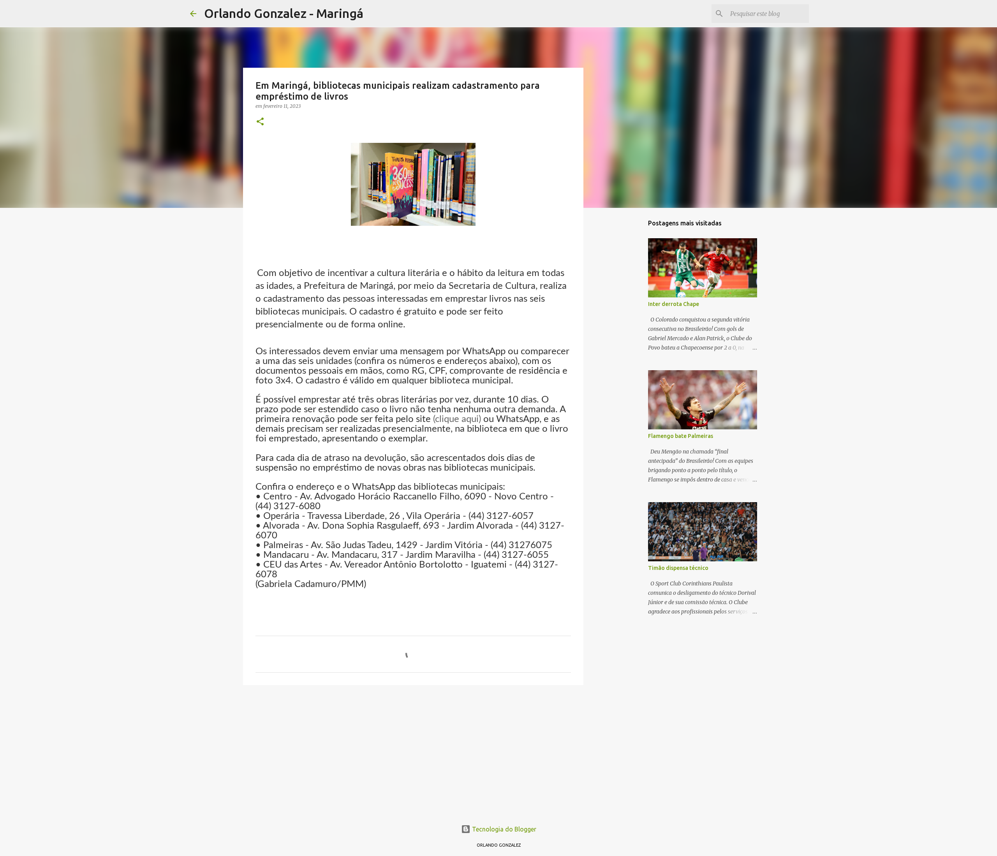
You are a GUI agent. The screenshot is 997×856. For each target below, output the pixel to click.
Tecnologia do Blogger (503, 829)
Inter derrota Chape (673, 304)
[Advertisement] (413, 751)
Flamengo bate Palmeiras (680, 436)
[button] (260, 122)
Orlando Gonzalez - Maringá (283, 13)
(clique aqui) (457, 419)
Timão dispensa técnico (678, 568)
